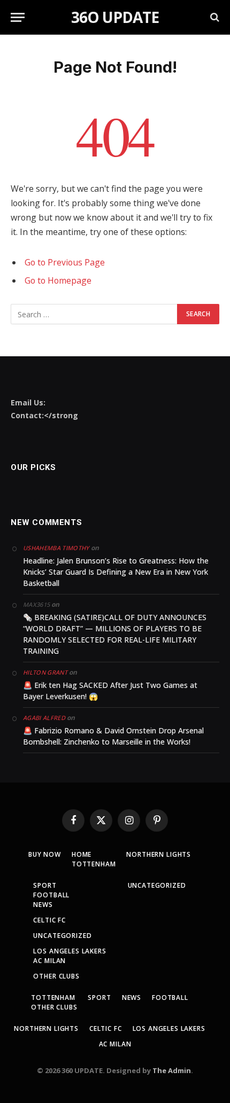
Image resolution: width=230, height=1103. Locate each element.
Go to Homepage (58, 280)
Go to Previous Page (65, 262)
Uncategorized (62, 935)
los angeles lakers (69, 951)
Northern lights (158, 854)
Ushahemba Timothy (56, 548)
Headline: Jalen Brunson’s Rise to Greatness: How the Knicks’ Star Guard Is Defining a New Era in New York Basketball (116, 572)
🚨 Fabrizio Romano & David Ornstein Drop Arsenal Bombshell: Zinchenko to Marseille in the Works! (113, 736)
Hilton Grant (45, 672)
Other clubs (56, 976)
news (42, 904)
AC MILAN (49, 960)
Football (51, 894)
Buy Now (44, 854)
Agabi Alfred (44, 718)
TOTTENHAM (94, 864)
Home (81, 854)
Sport (44, 885)
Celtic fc (49, 920)
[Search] (213, 17)
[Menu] (18, 17)
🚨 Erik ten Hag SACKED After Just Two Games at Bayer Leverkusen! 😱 (110, 690)
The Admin (171, 1070)
